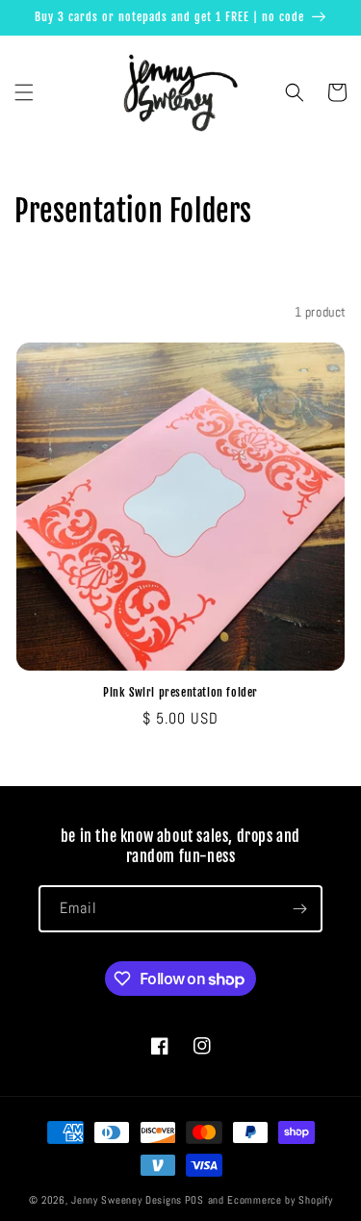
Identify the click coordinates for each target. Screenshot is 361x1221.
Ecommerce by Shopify (279, 1200)
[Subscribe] (299, 908)
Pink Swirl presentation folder (180, 692)
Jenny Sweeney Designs (126, 1200)
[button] (24, 92)
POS (194, 1200)
